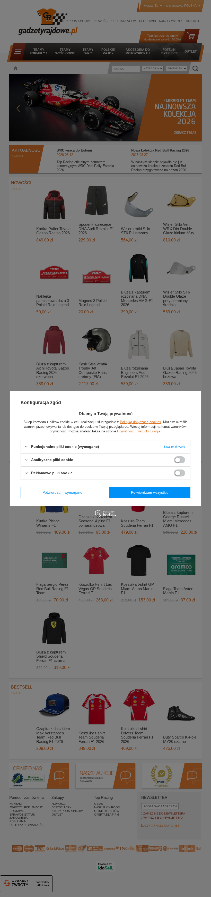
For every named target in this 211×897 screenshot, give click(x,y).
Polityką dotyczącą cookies (140, 422)
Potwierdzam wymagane (62, 492)
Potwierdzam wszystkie (150, 492)
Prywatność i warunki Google (138, 431)
